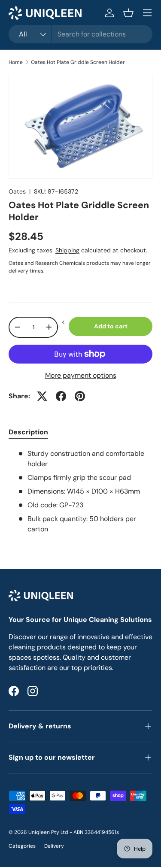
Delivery (54, 846)
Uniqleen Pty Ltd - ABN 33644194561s (73, 832)
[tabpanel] (80, 491)
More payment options (80, 375)
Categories (22, 846)
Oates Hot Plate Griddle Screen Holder (78, 62)
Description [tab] (28, 432)
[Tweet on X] (42, 396)
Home (16, 62)
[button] (128, 12)
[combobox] (80, 34)
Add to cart (111, 326)
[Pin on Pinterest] (79, 396)
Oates (17, 191)
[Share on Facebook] (61, 396)
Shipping (67, 250)
